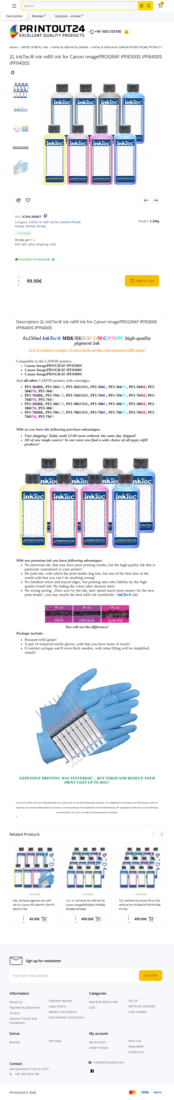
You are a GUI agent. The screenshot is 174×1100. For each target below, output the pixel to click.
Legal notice (57, 1006)
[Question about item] (53, 259)
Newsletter (136, 1046)
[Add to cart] (44, 919)
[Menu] (14, 5)
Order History (98, 1048)
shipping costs (46, 244)
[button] (153, 834)
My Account (97, 1042)
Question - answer (69, 16)
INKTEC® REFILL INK (103, 1002)
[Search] (148, 5)
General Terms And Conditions (23, 1021)
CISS (92, 1007)
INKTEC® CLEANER (141, 1006)
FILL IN (133, 1001)
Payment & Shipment (24, 1007)
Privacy (15, 1013)
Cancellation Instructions (66, 1017)
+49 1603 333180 (107, 31)
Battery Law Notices (63, 1012)
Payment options (61, 1001)
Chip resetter (137, 1012)
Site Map (55, 1041)
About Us (16, 1002)
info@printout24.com (108, 1062)
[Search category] (141, 5)
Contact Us (136, 1052)
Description (14, 16)
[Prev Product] (146, 200)
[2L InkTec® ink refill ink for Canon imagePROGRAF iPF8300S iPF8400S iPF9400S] (94, 134)
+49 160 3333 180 (26, 1074)
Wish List (134, 1041)
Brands (15, 1042)
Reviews (39, 16)
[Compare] (18, 200)
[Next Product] (155, 200)
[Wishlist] (27, 200)
